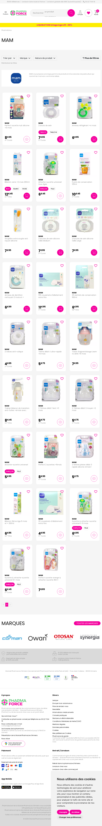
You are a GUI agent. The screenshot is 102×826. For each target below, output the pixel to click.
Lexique (55, 700)
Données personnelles (60, 727)
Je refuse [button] (75, 812)
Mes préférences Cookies (61, 733)
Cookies (55, 730)
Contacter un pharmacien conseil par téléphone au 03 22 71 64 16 (25, 720)
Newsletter (56, 709)
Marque (23, 58)
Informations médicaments (63, 712)
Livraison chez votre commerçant (65, 769)
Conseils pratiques (59, 715)
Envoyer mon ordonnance (62, 703)
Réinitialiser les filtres (9, 63)
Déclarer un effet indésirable (63, 718)
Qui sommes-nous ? (9, 716)
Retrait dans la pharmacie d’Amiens (66, 763)
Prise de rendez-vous (60, 706)
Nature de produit (43, 58)
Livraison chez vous (59, 766)
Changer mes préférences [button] (70, 817)
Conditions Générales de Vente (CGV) (66, 721)
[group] (12, 637)
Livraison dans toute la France (33, 1)
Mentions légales (58, 724)
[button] (5, 13)
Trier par (7, 58)
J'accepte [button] (63, 812)
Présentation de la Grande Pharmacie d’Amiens (19, 735)
